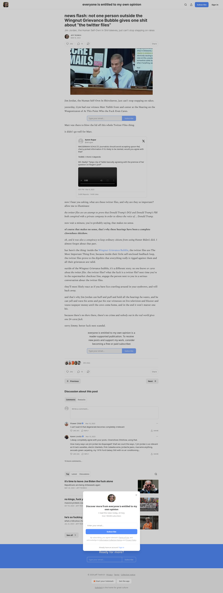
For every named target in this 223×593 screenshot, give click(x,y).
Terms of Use (124, 537)
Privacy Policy (131, 540)
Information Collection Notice (110, 540)
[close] (136, 495)
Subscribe (111, 531)
